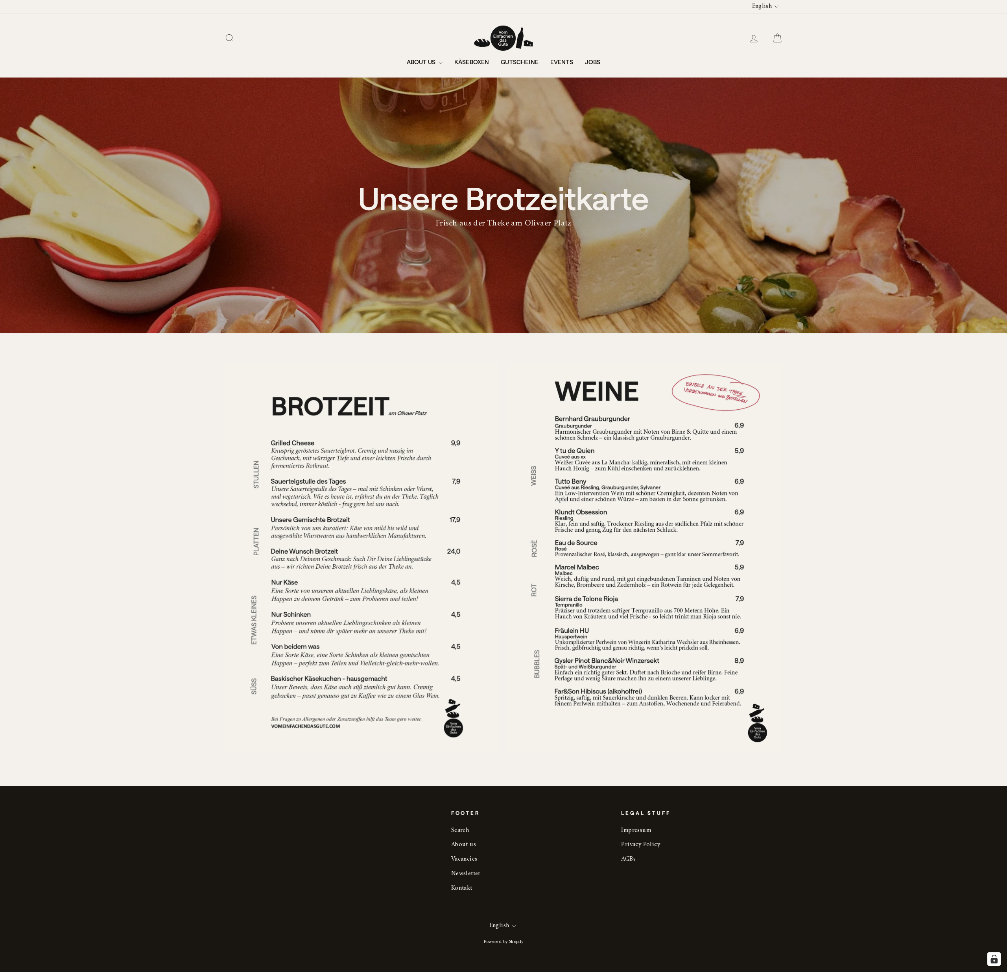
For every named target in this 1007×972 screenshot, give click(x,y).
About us (422, 61)
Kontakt (461, 888)
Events (561, 61)
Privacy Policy (640, 845)
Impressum (636, 830)
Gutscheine (520, 61)
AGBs (628, 859)
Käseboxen (471, 61)
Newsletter (466, 874)
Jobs (593, 61)
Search (460, 830)
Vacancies (464, 859)
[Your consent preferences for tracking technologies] (994, 959)
